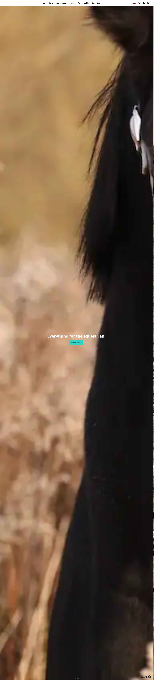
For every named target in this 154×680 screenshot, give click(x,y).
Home (44, 3)
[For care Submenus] (69, 3)
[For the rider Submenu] (76, 3)
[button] (2, 340)
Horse (50, 3)
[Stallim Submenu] (90, 3)
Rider (73, 3)
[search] (139, 3)
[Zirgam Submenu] (54, 3)
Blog (98, 3)
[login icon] (144, 3)
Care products (62, 3)
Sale (93, 3)
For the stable (83, 3)
